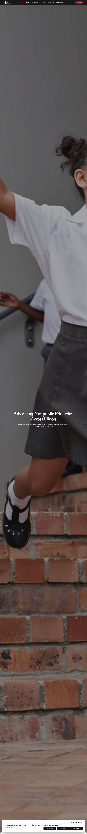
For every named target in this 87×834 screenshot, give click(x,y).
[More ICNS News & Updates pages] (53, 2)
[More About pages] (29, 2)
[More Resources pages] (62, 2)
